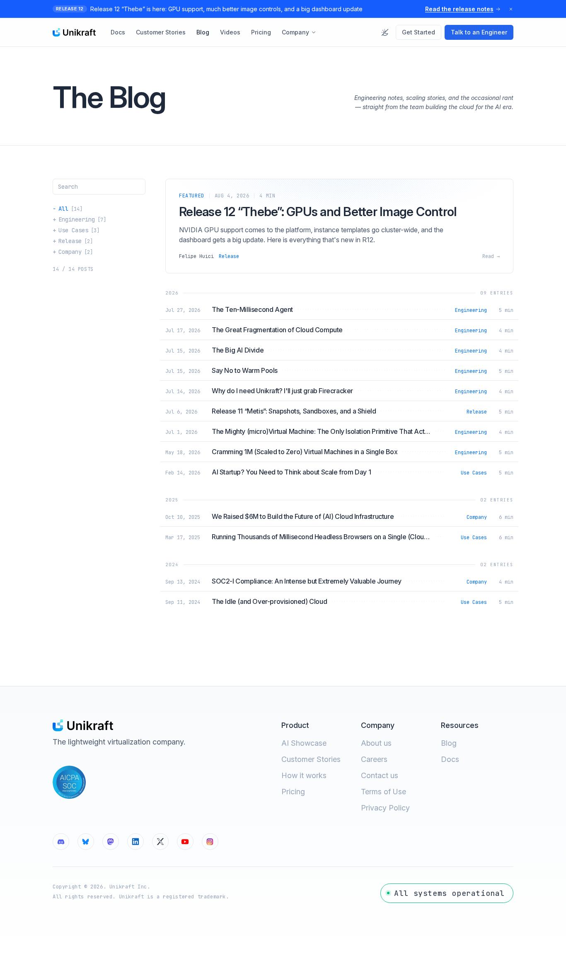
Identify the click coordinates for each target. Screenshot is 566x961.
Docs (450, 759)
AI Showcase (304, 743)
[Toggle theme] (384, 32)
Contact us (379, 775)
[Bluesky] (85, 841)
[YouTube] (185, 841)
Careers (374, 759)
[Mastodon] (110, 841)
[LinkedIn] (135, 841)
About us (376, 743)
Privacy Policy (385, 807)
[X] (160, 841)
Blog (449, 743)
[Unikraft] (74, 32)
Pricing (293, 791)
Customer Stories (311, 759)
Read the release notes (459, 8)
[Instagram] (210, 841)
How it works (304, 775)
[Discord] (61, 841)
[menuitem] (118, 32)
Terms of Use (383, 791)
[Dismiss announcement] (511, 9)
